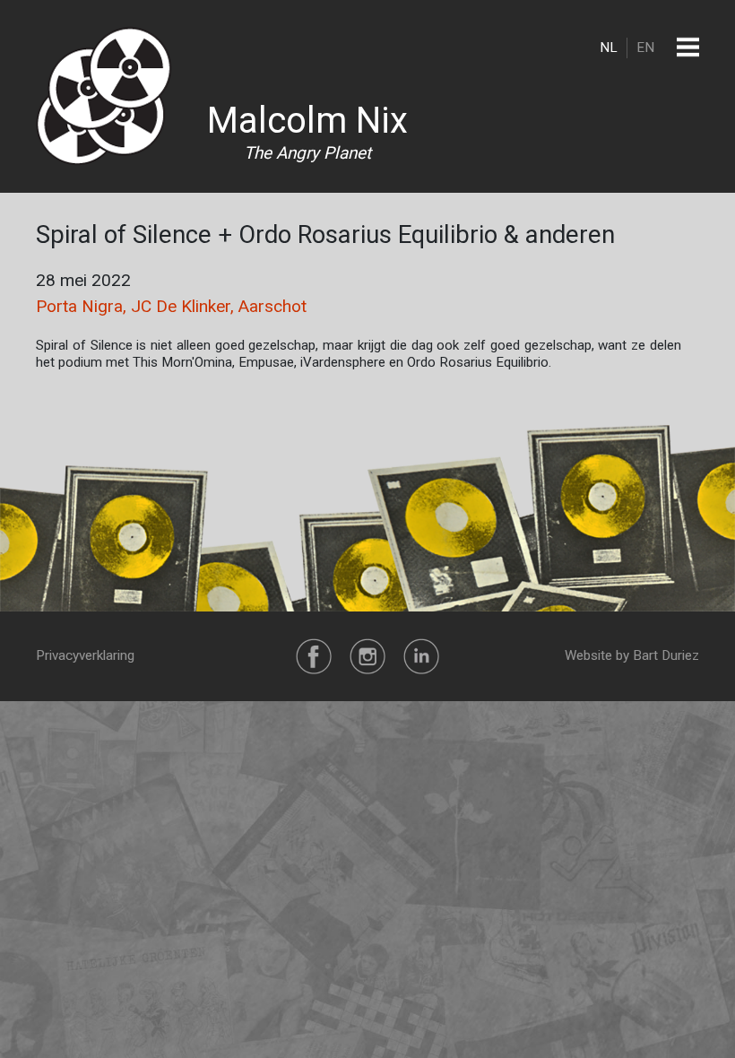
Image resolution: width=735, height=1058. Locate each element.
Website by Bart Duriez (632, 655)
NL (609, 47)
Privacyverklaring (85, 655)
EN (645, 47)
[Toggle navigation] (688, 47)
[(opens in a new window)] (314, 655)
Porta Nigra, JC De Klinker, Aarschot (171, 306)
